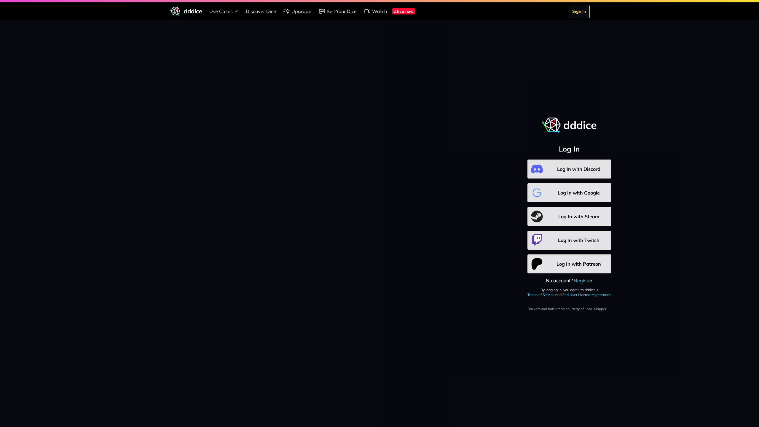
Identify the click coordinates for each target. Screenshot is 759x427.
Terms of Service (540, 294)
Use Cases (221, 11)
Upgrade (301, 11)
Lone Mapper (595, 309)
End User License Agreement (586, 294)
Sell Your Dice (342, 11)
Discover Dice (261, 11)
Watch (379, 11)
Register (583, 280)
